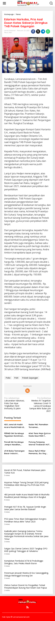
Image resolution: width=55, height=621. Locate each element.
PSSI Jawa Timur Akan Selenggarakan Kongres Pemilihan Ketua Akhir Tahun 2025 (25, 520)
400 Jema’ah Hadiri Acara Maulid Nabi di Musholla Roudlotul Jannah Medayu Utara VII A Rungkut (14, 425)
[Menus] (4, 3)
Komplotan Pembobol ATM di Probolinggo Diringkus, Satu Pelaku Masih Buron (23, 562)
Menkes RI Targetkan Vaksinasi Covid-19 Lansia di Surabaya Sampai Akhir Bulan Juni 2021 (40, 404)
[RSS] (27, 390)
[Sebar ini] (33, 31)
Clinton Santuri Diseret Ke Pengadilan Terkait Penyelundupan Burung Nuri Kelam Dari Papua (25, 586)
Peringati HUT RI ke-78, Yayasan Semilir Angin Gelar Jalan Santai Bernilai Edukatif (25, 508)
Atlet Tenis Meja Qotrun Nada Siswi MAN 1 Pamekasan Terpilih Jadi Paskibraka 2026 (40, 434)
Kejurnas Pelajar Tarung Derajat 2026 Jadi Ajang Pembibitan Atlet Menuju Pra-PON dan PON (26, 483)
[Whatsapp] (48, 31)
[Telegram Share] (43, 31)
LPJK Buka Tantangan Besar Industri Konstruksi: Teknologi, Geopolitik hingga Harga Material (14, 452)
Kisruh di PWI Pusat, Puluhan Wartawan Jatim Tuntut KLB (25, 471)
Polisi (8, 377)
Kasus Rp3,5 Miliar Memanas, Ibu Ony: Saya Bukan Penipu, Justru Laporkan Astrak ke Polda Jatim (39, 452)
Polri (10, 32)
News (6, 32)
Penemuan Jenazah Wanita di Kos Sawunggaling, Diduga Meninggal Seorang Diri (26, 574)
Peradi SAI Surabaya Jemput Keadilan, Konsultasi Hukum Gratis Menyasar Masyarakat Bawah (14, 443)
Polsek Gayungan (30, 377)
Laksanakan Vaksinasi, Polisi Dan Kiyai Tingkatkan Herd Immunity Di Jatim (14, 403)
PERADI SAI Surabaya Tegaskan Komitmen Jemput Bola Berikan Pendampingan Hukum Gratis (14, 434)
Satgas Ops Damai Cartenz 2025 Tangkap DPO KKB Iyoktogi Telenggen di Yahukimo (25, 549)
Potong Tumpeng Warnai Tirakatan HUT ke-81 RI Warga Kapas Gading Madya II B (39, 443)
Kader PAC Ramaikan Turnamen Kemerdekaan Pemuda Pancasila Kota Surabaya (39, 425)
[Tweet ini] (38, 31)
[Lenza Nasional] (28, 3)
